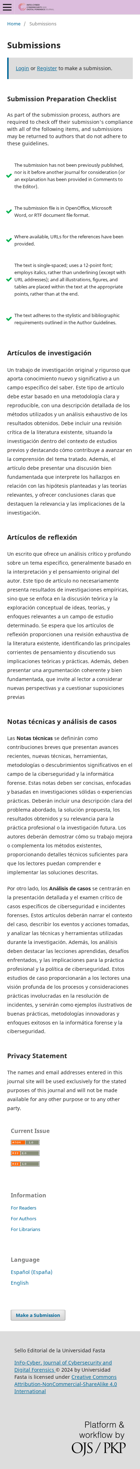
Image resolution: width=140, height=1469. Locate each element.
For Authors (23, 1218)
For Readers (23, 1208)
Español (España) (31, 1272)
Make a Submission (38, 1315)
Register (47, 68)
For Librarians (25, 1229)
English (20, 1282)
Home (13, 23)
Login (22, 68)
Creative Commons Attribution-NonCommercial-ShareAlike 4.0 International (65, 1384)
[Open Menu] (7, 7)
